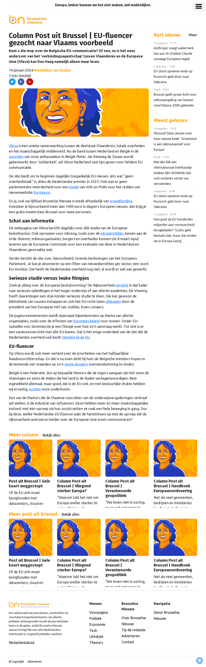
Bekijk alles (51, 435)
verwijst (121, 285)
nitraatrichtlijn (112, 233)
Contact (128, 642)
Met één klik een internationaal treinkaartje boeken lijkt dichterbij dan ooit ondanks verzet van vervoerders (173, 172)
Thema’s (96, 642)
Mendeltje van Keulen (52, 70)
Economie (97, 624)
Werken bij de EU (76, 337)
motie (74, 187)
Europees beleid (86, 321)
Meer (193, 35)
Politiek (95, 618)
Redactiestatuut (22, 642)
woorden (16, 157)
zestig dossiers (76, 364)
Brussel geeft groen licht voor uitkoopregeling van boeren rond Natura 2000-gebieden (175, 100)
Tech (93, 630)
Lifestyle (96, 636)
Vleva (13, 146)
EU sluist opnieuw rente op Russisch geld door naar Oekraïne (173, 76)
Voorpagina (98, 612)
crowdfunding (121, 201)
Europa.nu (42, 192)
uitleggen (113, 301)
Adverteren (131, 636)
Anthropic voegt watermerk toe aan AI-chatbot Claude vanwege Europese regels (174, 53)
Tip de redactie (133, 630)
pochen (35, 389)
